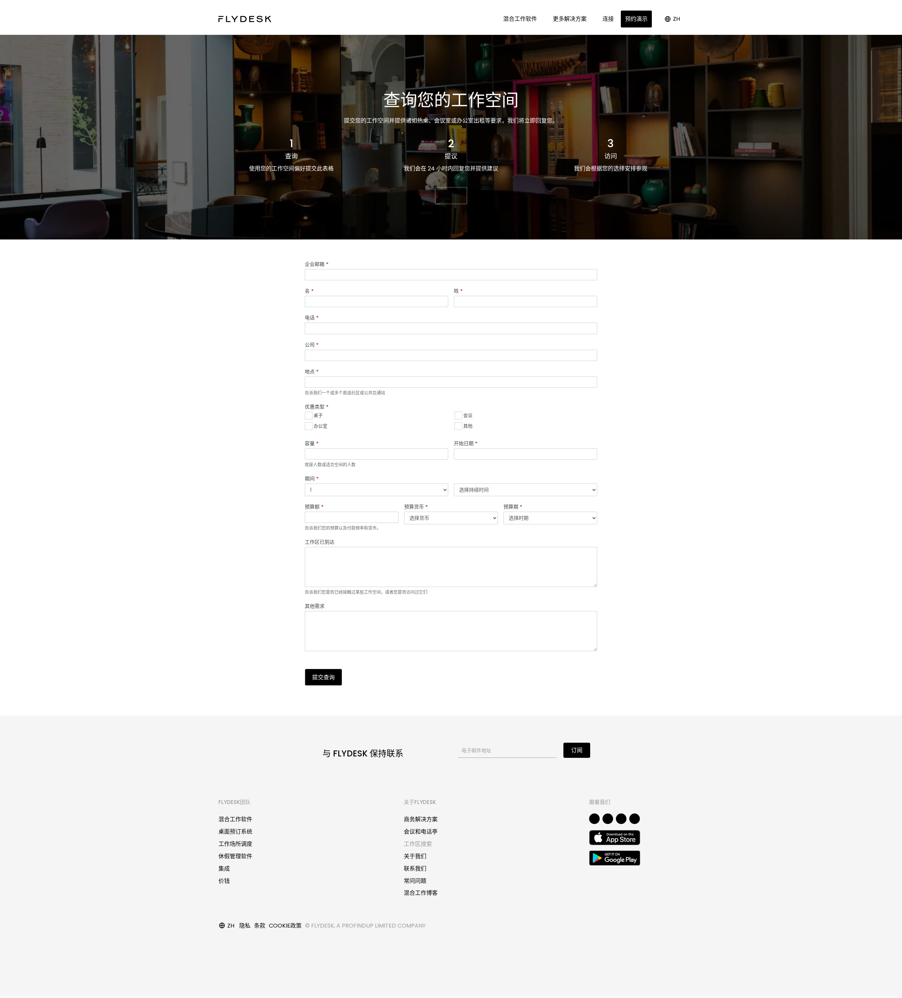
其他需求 (315, 606)
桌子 (318, 415)
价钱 (224, 881)
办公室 (320, 425)
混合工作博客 (421, 893)
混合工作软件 (521, 19)
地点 (312, 371)
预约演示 (636, 19)
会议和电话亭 (421, 832)
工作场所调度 (235, 844)
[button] (451, 195)
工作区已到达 (319, 541)
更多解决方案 (571, 19)
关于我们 (415, 856)
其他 (467, 425)
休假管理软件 (235, 856)
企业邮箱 (316, 264)
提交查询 (323, 677)
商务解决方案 (421, 819)
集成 (224, 869)
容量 (312, 443)
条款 (259, 926)
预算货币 (416, 506)
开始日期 (465, 443)
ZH (676, 19)
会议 (467, 415)
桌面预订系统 (235, 832)
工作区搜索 (418, 844)
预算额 (314, 506)
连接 (608, 19)
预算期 (512, 506)
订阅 (576, 750)
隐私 (245, 926)
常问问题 (415, 881)
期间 (312, 478)
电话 (312, 317)
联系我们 (415, 869)
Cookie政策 (285, 926)
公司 (312, 344)
